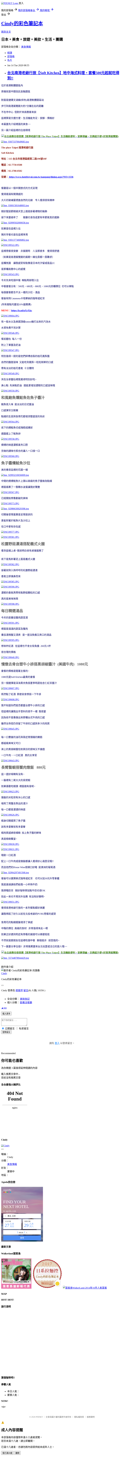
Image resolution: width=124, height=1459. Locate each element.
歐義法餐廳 (26, 1002)
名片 (9, 60)
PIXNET (39, 1417)
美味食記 (25, 999)
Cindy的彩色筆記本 (22, 23)
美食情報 (26, 46)
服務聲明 (91, 1417)
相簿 (9, 53)
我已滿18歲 (7, 1453)
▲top (4, 1008)
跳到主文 (6, 32)
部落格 (11, 56)
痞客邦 (19, 990)
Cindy (4, 973)
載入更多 (6, 1014)
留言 (25, 990)
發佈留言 (6, 1032)
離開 (17, 1453)
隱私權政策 (79, 1417)
